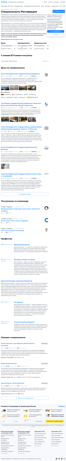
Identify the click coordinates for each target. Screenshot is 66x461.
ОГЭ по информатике (56, 441)
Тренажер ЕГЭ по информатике (5, 448)
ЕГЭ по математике (39, 435)
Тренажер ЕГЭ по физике (7, 451)
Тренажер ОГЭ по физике (24, 451)
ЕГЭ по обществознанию (40, 437)
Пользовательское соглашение (33, 458)
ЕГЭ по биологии (39, 439)
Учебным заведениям (6, 458)
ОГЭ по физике (55, 443)
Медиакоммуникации (9, 363)
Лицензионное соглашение (18, 458)
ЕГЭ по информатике (39, 441)
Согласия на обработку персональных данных (39, 425)
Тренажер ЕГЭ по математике (5, 439)
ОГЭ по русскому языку (57, 433)
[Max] (64, 458)
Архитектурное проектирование (12, 383)
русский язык (14, 61)
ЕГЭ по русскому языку (40, 433)
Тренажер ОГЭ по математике (22, 439)
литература (5, 61)
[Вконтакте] (56, 458)
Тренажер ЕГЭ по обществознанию (5, 443)
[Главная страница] (4, 2)
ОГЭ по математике (56, 435)
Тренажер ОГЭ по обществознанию (22, 443)
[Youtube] (61, 458)
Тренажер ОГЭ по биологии (24, 445)
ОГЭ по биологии (55, 439)
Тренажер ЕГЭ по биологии (7, 445)
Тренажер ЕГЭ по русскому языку (7, 435)
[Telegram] (59, 458)
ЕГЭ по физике (38, 443)
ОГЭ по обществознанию (57, 437)
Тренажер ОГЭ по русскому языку (24, 435)
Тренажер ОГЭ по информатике (22, 448)
